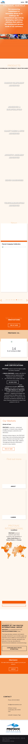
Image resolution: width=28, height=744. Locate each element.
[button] (6, 300)
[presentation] (1, 300)
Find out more (14, 325)
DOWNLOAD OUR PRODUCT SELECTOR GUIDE (14, 68)
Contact (13, 669)
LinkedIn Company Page (14, 715)
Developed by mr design (8, 741)
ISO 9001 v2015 (13, 382)
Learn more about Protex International (14, 648)
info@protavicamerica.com (15, 704)
